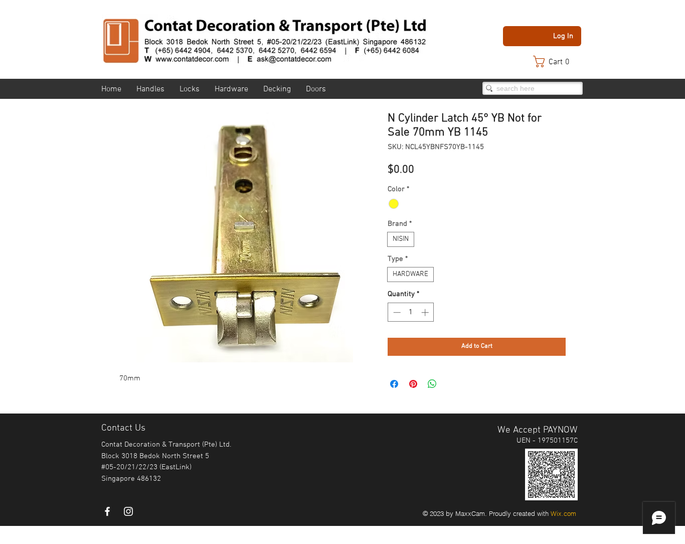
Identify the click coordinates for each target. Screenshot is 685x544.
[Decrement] (396, 312)
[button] (556, 61)
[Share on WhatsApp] (432, 384)
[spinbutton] (411, 312)
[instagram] (128, 511)
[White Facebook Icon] (107, 511)
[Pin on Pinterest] (413, 384)
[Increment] (426, 312)
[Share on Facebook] (394, 384)
